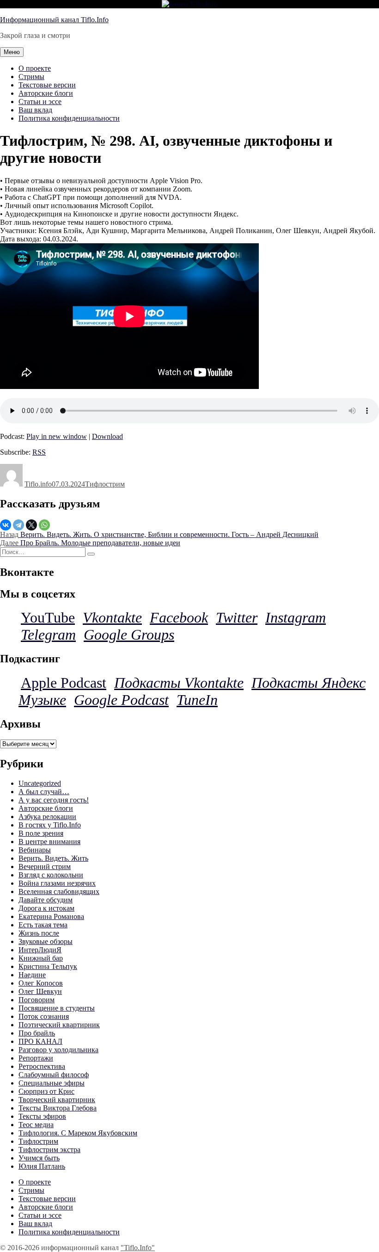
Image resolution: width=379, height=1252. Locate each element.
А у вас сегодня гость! (53, 800)
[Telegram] (18, 524)
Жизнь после (38, 933)
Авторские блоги (45, 93)
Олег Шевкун (40, 991)
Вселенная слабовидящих (58, 891)
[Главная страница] (189, 4)
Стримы (31, 76)
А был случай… (43, 792)
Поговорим (36, 1000)
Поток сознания (43, 1016)
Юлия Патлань (41, 1166)
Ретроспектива (41, 1066)
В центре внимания (49, 841)
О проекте (34, 68)
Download (107, 436)
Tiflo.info (38, 484)
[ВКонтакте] (5, 524)
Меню (12, 52)
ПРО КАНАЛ (40, 1041)
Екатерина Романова (51, 916)
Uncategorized (39, 783)
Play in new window (56, 436)
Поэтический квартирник (59, 1025)
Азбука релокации (47, 816)
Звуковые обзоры (45, 941)
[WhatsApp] (44, 524)
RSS (39, 452)
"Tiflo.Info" (138, 1248)
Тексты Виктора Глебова (57, 1108)
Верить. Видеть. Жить (53, 858)
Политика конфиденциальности (69, 118)
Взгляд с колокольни (50, 875)
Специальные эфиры (51, 1083)
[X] (31, 524)
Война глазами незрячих (57, 883)
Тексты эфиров (42, 1116)
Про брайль (36, 1033)
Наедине (32, 975)
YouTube (48, 617)
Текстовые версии (47, 85)
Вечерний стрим (44, 866)
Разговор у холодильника (58, 1050)
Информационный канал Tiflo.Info (54, 20)
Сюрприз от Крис (46, 1091)
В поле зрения (40, 833)
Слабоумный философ (53, 1075)
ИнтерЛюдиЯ (39, 950)
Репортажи (35, 1058)
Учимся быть (39, 1158)
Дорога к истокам (46, 908)
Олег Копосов (40, 983)
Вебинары (34, 850)
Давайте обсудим (45, 900)
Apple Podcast (63, 682)
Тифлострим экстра (49, 1149)
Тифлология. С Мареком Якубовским (77, 1133)
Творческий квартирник (56, 1100)
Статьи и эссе (39, 101)
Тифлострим (105, 484)
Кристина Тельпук (47, 966)
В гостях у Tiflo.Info (49, 825)
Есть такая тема (42, 925)
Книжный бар (40, 958)
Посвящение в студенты (56, 1008)
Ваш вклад (35, 110)
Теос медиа (36, 1125)
